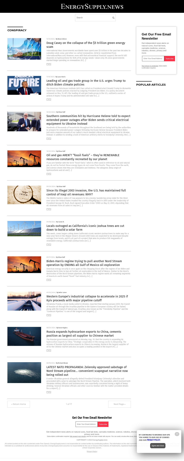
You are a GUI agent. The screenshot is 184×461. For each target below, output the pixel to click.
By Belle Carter (62, 292)
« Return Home (18, 404)
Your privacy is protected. (150, 66)
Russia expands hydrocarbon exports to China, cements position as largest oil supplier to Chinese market (83, 333)
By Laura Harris (60, 77)
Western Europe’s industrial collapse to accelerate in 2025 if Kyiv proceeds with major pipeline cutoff (87, 298)
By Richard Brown (62, 363)
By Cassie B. (60, 222)
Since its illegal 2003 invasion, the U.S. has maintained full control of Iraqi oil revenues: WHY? (86, 192)
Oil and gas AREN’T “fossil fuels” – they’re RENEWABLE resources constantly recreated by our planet (82, 157)
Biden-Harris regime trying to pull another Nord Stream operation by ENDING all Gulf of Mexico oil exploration (84, 263)
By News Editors (61, 39)
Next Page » (119, 404)
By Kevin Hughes (62, 328)
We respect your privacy (78, 436)
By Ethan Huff (60, 112)
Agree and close (158, 446)
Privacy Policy (92, 452)
